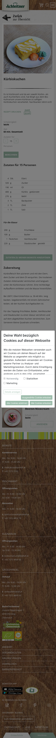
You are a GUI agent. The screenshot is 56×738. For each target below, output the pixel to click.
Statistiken (32, 378)
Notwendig (12, 378)
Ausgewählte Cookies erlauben (36, 397)
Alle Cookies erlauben (41, 403)
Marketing (11, 383)
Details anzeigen (12, 392)
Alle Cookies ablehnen (17, 403)
